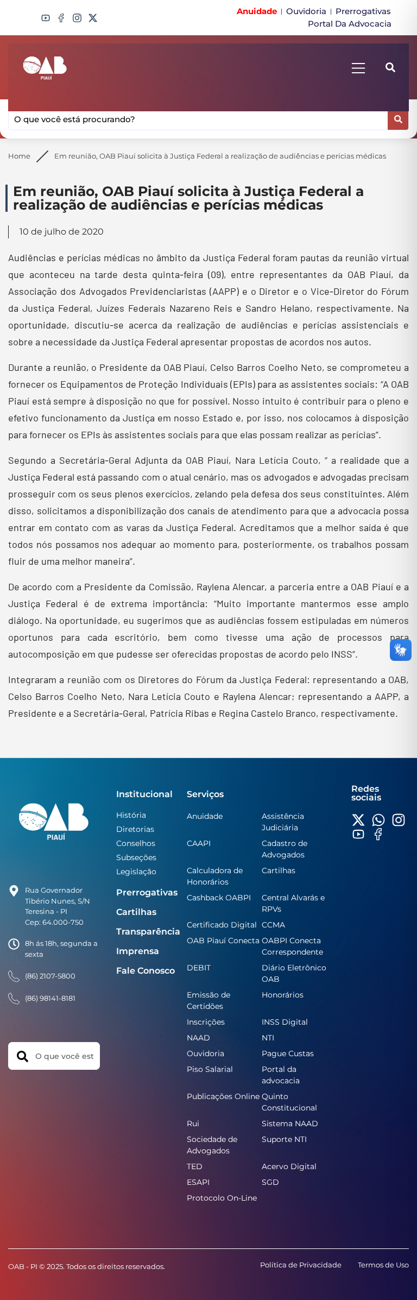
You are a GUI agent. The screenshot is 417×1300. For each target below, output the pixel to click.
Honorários (283, 995)
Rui (193, 1123)
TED (195, 1166)
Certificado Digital (222, 925)
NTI (268, 1038)
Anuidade (205, 816)
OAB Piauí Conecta (223, 940)
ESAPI (198, 1182)
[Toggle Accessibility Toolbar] (396, 1279)
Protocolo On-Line (222, 1198)
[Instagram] (77, 18)
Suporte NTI (284, 1139)
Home (19, 156)
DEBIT (199, 968)
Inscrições (206, 1022)
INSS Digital (285, 1022)
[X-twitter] (93, 18)
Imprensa (137, 951)
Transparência (148, 931)
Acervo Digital (289, 1166)
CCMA (273, 925)
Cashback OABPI (219, 898)
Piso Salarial (210, 1069)
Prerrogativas (147, 892)
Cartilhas (136, 912)
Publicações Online (223, 1096)
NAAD (198, 1038)
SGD (270, 1182)
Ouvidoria (205, 1053)
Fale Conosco (145, 970)
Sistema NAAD (290, 1123)
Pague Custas (288, 1053)
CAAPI (199, 843)
